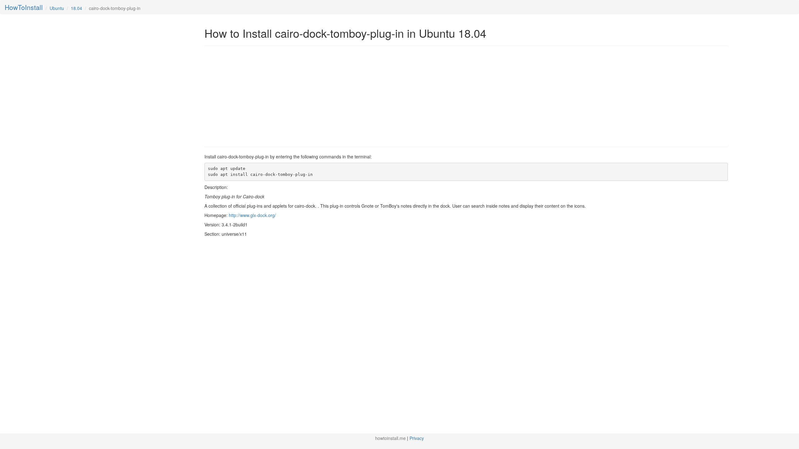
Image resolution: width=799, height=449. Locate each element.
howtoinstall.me (390, 438)
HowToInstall (24, 7)
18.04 (76, 8)
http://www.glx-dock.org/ (252, 215)
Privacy (416, 438)
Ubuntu (57, 8)
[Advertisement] (256, 95)
